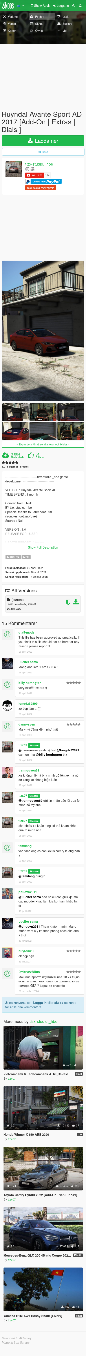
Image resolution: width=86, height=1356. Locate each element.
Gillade (40, 457)
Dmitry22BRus (29, 971)
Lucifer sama (28, 662)
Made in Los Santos (15, 1342)
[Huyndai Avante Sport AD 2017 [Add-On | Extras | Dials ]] (43, 331)
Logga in (40, 1002)
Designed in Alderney (16, 1338)
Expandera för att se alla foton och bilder (43, 444)
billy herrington (30, 682)
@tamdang (26, 876)
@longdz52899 (68, 750)
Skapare (33, 745)
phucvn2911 (27, 892)
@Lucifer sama (29, 897)
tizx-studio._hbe (39, 164)
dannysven (26, 724)
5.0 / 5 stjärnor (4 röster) (15, 466)
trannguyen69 (28, 770)
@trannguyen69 (30, 800)
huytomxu (26, 951)
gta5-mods (26, 632)
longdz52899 (28, 703)
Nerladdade (17, 457)
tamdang (25, 846)
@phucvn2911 (29, 926)
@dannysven (28, 750)
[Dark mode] (74, 5)
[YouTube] (32, 169)
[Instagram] (27, 169)
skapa (58, 1002)
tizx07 (22, 745)
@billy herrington (49, 754)
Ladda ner (45, 140)
